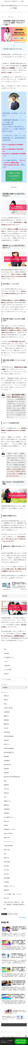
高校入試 (5, 914)
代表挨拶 (6, 653)
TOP (5, 649)
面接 (17, 914)
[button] (25, 679)
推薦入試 (11, 914)
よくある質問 (7, 669)
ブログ (6, 661)
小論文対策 (7, 665)
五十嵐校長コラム (9, 657)
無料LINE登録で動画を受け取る (21, 1041)
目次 (12, 187)
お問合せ (6, 673)
